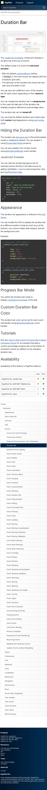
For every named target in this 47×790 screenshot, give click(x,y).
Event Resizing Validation (16, 573)
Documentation (6, 750)
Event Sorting (12, 582)
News (2, 755)
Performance (10, 685)
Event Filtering (12, 512)
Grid (6, 660)
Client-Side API (10, 416)
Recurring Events (13, 640)
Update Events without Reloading (20, 648)
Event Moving (12, 524)
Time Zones (9, 702)
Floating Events (13, 615)
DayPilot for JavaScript (12, 379)
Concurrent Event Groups (17, 433)
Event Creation (12, 483)
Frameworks (9, 656)
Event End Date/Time (15, 507)
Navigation (9, 681)
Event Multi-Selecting (15, 549)
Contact (3, 771)
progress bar (22, 137)
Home (3, 404)
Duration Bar (11, 445)
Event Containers (13, 470)
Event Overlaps (13, 553)
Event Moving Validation (16, 536)
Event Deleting (12, 491)
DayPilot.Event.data (13, 172)
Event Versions (12, 602)
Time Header (10, 697)
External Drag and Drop (16, 611)
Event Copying (12, 478)
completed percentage (17, 300)
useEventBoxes (23, 73)
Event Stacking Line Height (17, 590)
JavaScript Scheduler (14, 58)
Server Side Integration (14, 693)
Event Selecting (13, 578)
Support (30, 3)
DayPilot (8, 3)
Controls (8, 421)
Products (19, 3)
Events (7, 429)
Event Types (11, 598)
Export (7, 652)
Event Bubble (12, 458)
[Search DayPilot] (43, 8)
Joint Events (11, 623)
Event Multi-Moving (14, 540)
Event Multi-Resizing (15, 545)
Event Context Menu (15, 474)
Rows (7, 689)
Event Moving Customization (18, 528)
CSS (6, 425)
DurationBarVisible (14, 143)
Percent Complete (14, 631)
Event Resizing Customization (18, 569)
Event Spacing (12, 586)
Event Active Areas (14, 454)
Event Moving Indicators (16, 532)
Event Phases (12, 557)
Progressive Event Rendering (18, 635)
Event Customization (15, 487)
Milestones (9, 677)
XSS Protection (10, 714)
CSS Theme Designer (7, 762)
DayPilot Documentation (10, 12)
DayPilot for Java (9, 394)
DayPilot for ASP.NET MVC (13, 389)
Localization (9, 673)
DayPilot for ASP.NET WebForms (16, 384)
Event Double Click (14, 495)
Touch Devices (10, 706)
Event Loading (12, 520)
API (2, 752)
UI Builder (4, 764)
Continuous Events (14, 437)
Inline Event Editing (14, 619)
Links (7, 669)
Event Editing (12, 503)
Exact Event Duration (15, 607)
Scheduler (7, 408)
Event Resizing (12, 565)
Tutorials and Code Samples (10, 748)
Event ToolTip (12, 594)
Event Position (12, 561)
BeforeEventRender (15, 151)
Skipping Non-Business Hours (18, 644)
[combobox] (21, 8)
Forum (3, 753)
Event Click (11, 462)
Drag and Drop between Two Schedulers (22, 441)
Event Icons (11, 516)
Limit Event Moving (14, 627)
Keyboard (8, 664)
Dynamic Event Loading (16, 450)
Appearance (9, 412)
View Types (9, 710)
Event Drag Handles (14, 499)
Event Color (11, 466)
